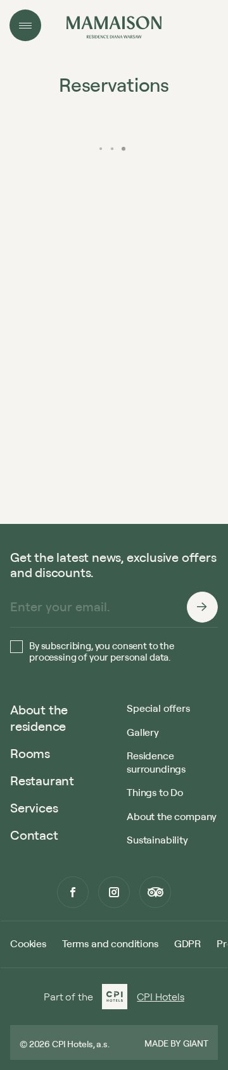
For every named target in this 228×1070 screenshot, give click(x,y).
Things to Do (155, 792)
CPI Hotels (160, 996)
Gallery (143, 732)
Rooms (30, 753)
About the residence (39, 718)
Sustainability (157, 839)
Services (34, 808)
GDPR (187, 943)
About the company (172, 816)
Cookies (28, 943)
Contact (34, 835)
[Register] (202, 607)
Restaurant (42, 780)
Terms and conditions (110, 943)
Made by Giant (176, 1043)
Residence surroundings (156, 762)
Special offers (158, 708)
